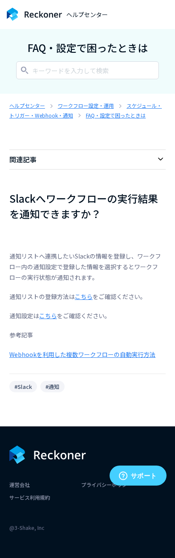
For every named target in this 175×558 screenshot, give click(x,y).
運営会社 (19, 484)
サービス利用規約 (29, 497)
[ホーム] (34, 14)
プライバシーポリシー (106, 484)
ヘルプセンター (27, 105)
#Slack (23, 387)
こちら (84, 296)
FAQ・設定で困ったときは (116, 115)
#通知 (52, 387)
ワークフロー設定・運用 (86, 105)
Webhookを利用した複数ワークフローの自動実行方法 (82, 354)
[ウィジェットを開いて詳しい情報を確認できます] (138, 476)
